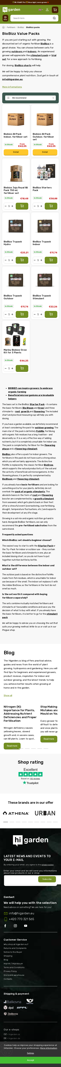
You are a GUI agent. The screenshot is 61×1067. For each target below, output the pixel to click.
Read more (12, 746)
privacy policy (48, 865)
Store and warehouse (14, 975)
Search (54, 18)
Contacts (8, 979)
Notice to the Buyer (13, 952)
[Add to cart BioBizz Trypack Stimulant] (51, 314)
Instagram (19, 926)
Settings (30, 1053)
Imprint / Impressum (13, 963)
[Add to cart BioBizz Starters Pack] (51, 206)
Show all (8, 695)
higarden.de (14, 1038)
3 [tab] (27, 748)
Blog (6, 960)
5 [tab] (39, 748)
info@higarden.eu (21, 913)
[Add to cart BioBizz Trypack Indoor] (51, 260)
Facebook (9, 926)
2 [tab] (21, 748)
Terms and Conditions (14, 967)
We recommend (19, 98)
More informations (12, 87)
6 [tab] (46, 748)
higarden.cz (14, 1034)
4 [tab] (33, 748)
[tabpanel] (20, 725)
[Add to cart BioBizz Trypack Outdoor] (22, 314)
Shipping (8, 956)
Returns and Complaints (15, 948)
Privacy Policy (10, 971)
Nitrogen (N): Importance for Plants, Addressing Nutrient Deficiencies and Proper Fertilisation (20, 713)
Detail (16, 152)
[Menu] (5, 18)
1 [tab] (14, 748)
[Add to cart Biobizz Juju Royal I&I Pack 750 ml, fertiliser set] (22, 206)
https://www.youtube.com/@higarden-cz (26, 926)
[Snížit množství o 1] (5, 206)
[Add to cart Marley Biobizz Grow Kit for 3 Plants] (22, 368)
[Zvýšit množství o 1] (12, 206)
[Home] (3, 27)
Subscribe (47, 879)
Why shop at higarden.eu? (16, 944)
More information (48, 1048)
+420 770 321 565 (21, 919)
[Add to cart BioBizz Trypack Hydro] (22, 260)
